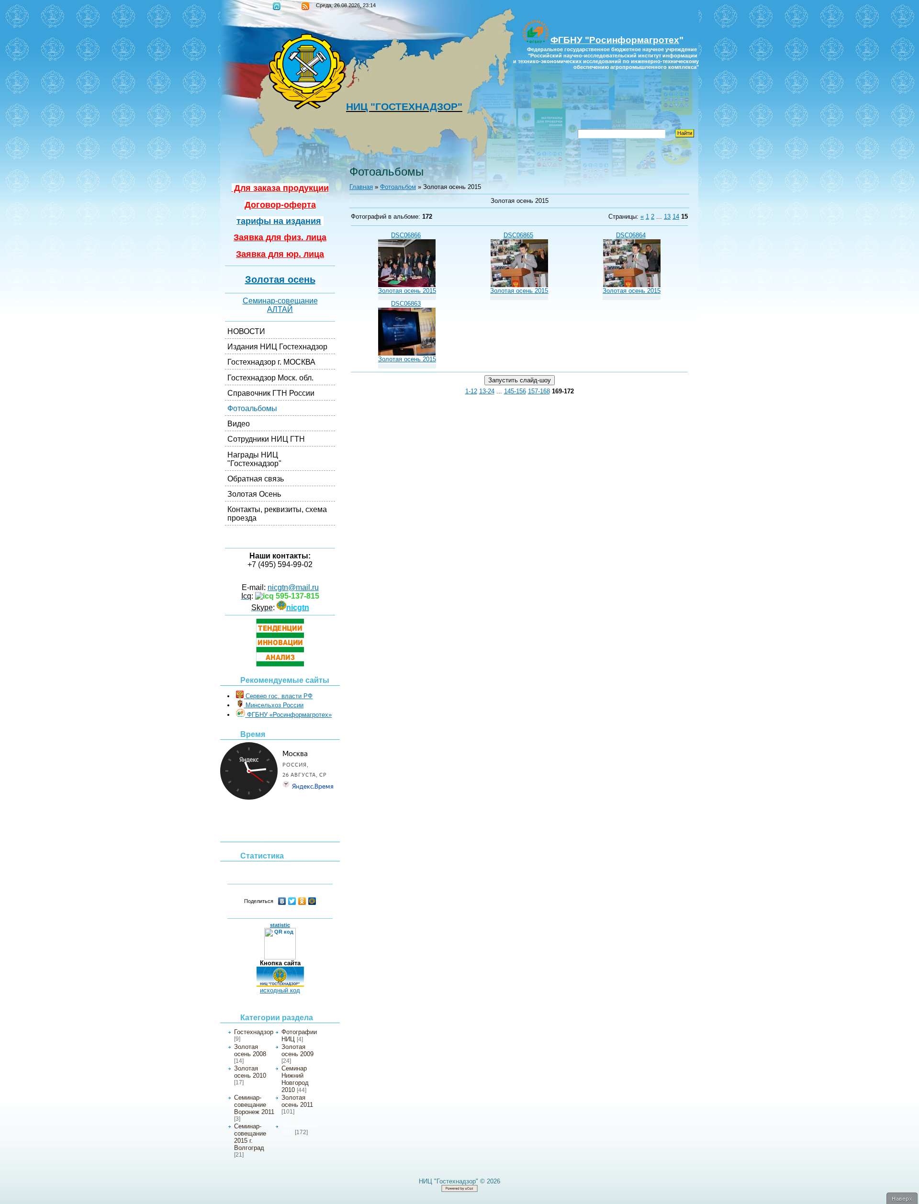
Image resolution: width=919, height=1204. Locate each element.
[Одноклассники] (302, 901)
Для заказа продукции (280, 188)
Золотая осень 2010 (250, 1072)
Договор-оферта (280, 205)
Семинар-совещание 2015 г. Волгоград (250, 1137)
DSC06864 (631, 235)
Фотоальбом (398, 186)
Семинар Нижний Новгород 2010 (295, 1079)
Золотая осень (280, 279)
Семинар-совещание (280, 301)
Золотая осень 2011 (297, 1101)
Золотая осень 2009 (297, 1050)
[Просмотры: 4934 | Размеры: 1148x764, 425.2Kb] (632, 285)
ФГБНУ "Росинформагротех (614, 40)
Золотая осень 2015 (407, 290)
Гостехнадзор (253, 1032)
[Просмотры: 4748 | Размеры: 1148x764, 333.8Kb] (407, 353)
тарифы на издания (278, 221)
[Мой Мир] (312, 901)
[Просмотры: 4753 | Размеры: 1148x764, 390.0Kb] (407, 285)
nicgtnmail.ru (293, 587)
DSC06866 (406, 235)
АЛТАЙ (280, 309)
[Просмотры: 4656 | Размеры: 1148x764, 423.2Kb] (519, 285)
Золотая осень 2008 (250, 1050)
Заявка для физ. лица (280, 237)
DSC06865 (518, 235)
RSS (305, 6)
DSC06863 (406, 303)
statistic (280, 925)
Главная (276, 6)
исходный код (280, 990)
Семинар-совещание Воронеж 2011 (254, 1104)
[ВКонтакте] (282, 901)
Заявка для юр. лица (280, 254)
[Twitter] (292, 901)
